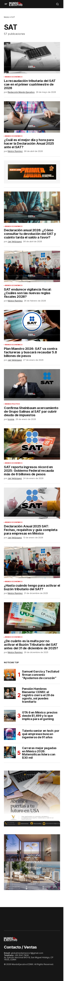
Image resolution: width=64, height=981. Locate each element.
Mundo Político (12, 404)
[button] (6, 4)
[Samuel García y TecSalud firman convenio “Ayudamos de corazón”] (10, 675)
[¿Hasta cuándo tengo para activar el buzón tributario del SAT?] (32, 562)
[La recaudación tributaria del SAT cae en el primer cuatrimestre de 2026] (32, 57)
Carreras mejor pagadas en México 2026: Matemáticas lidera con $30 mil (39, 752)
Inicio (6, 17)
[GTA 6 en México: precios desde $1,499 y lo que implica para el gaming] (10, 716)
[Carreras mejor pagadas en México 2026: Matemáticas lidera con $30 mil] (10, 752)
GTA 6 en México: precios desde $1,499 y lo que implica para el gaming (39, 716)
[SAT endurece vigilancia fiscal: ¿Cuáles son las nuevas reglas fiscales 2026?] (32, 266)
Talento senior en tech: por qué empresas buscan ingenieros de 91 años (40, 734)
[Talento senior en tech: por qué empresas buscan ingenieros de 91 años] (10, 734)
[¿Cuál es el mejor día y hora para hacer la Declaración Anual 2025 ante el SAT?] (32, 117)
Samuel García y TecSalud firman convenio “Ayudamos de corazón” (40, 675)
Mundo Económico (13, 77)
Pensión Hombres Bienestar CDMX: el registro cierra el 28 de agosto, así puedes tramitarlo (38, 695)
